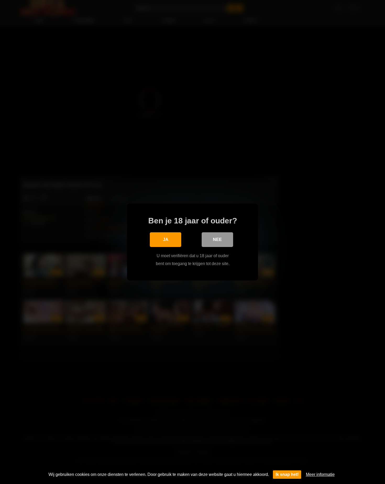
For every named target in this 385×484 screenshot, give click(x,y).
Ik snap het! (287, 474)
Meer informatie (320, 474)
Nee (217, 239)
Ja (165, 239)
